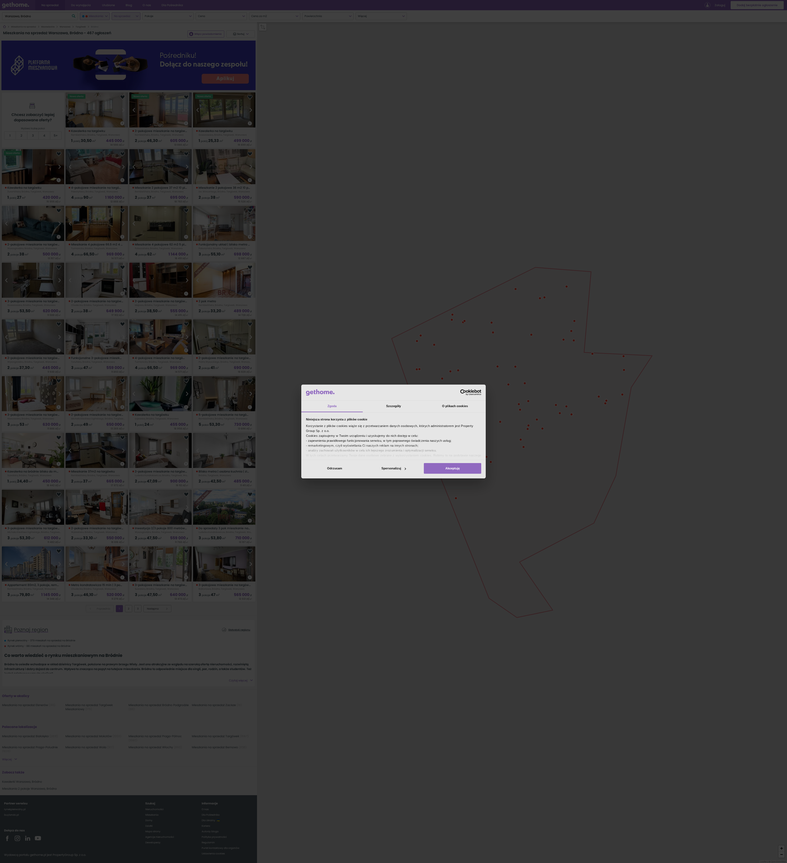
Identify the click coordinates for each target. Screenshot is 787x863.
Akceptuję (452, 468)
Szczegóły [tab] (393, 406)
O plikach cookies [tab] (455, 406)
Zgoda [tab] (332, 406)
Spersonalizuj (391, 468)
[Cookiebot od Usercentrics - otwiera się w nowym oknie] (463, 392)
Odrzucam (334, 468)
